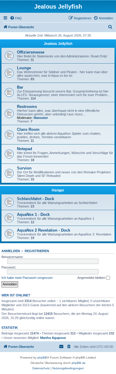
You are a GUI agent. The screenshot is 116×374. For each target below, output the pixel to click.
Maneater (41, 118)
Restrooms (27, 106)
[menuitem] (16, 18)
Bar (20, 87)
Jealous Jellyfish (58, 44)
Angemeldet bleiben (91, 277)
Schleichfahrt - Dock (35, 199)
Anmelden (10, 251)
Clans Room (28, 129)
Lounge (24, 68)
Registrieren (37, 251)
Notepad (24, 149)
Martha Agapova (53, 338)
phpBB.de (79, 362)
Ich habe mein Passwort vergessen (27, 277)
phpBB (42, 357)
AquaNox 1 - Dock (33, 214)
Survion (24, 168)
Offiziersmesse (30, 52)
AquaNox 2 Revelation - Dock (43, 230)
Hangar (58, 190)
